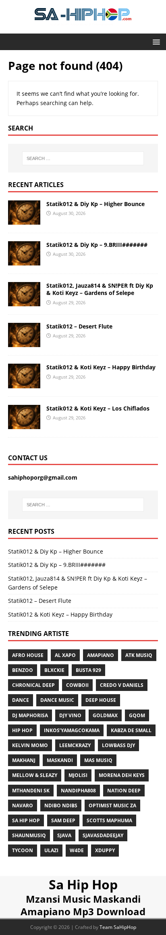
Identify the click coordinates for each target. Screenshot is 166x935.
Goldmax (105, 715)
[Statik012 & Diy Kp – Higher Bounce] (24, 220)
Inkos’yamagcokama (72, 730)
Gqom (137, 715)
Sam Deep (63, 820)
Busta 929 (88, 670)
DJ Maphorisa (30, 715)
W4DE (77, 850)
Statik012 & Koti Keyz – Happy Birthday (101, 367)
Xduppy (105, 850)
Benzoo (22, 670)
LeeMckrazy (75, 745)
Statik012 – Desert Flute (79, 326)
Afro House (28, 655)
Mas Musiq (98, 760)
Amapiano (100, 655)
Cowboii (77, 685)
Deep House (100, 700)
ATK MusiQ (138, 655)
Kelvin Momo (30, 745)
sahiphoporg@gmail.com (42, 477)
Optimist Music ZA (112, 805)
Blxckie (54, 670)
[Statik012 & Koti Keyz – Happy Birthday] (24, 383)
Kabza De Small (131, 730)
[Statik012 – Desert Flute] (24, 342)
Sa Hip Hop (83, 884)
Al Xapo (65, 655)
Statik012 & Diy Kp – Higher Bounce (95, 204)
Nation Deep (124, 790)
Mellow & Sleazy (34, 775)
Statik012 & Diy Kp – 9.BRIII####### (96, 244)
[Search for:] (83, 158)
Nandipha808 (78, 790)
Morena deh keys (122, 775)
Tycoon (22, 850)
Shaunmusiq (29, 835)
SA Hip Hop (26, 820)
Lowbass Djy (118, 745)
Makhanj (23, 760)
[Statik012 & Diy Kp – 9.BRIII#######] (24, 261)
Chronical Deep (33, 685)
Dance (20, 700)
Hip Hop (22, 730)
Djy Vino (70, 715)
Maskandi (60, 760)
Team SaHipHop (118, 927)
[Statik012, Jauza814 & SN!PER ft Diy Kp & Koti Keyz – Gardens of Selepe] (24, 301)
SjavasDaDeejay (103, 835)
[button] (155, 41)
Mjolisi (77, 775)
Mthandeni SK (31, 790)
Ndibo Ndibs (60, 805)
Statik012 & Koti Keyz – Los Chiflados (97, 408)
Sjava (64, 835)
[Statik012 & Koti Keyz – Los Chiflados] (24, 424)
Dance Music (57, 700)
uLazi (51, 850)
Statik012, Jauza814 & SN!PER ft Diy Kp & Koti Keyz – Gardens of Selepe (99, 289)
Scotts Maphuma (109, 820)
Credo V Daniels (121, 685)
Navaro (22, 805)
